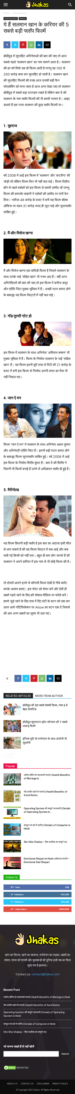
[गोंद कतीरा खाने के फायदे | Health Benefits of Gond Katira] (12, 796)
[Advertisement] (37, 643)
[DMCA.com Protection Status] (16, 1069)
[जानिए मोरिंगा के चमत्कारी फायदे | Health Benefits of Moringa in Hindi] (12, 779)
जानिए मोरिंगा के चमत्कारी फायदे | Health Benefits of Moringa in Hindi (36, 997)
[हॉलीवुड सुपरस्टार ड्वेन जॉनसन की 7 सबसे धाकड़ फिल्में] (12, 726)
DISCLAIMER (43, 1083)
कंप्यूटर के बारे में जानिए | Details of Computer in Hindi (29, 1024)
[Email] (47, 44)
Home (6, 13)
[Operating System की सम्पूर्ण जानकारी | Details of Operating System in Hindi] (12, 813)
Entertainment (20, 13)
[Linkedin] (39, 44)
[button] (5, 4)
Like (67, 887)
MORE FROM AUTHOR (49, 696)
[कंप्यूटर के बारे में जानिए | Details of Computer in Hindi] (12, 829)
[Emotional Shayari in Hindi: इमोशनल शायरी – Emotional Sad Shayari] (12, 863)
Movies (23, 18)
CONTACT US (27, 1083)
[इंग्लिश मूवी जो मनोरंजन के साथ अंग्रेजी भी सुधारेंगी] (12, 743)
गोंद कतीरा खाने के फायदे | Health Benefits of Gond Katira (31, 1005)
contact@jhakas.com (45, 974)
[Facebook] (6, 44)
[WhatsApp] (31, 44)
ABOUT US (12, 1083)
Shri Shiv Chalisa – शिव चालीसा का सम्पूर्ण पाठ (45, 842)
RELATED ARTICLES (18, 696)
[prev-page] (5, 756)
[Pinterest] (23, 44)
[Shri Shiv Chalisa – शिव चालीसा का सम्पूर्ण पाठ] (12, 846)
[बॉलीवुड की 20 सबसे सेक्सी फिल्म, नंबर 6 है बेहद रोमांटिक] (12, 709)
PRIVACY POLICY (60, 1083)
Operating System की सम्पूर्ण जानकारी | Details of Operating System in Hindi (34, 1014)
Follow (65, 894)
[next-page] (11, 756)
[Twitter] (15, 44)
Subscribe (64, 909)
